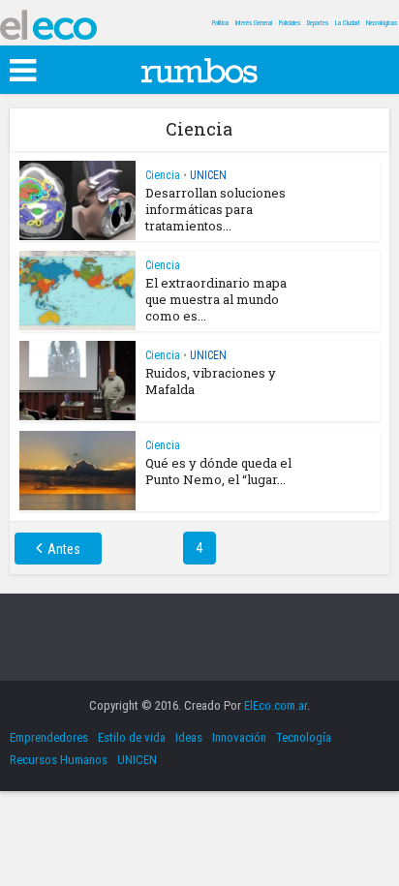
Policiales (289, 23)
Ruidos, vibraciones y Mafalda (210, 381)
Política (220, 23)
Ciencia (162, 175)
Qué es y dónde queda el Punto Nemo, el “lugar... (218, 471)
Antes (63, 549)
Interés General (253, 23)
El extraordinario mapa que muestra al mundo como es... (216, 299)
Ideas (188, 737)
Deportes (317, 23)
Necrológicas (381, 23)
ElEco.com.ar (275, 705)
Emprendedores (49, 737)
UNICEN (208, 175)
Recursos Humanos (58, 759)
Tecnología (303, 737)
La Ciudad (347, 23)
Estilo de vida (132, 737)
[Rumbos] (199, 67)
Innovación (239, 737)
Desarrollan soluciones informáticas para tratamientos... (215, 209)
